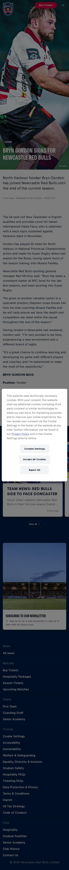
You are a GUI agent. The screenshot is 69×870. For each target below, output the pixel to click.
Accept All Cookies (34, 459)
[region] (34, 435)
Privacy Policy (20, 433)
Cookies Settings (34, 448)
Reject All (34, 470)
